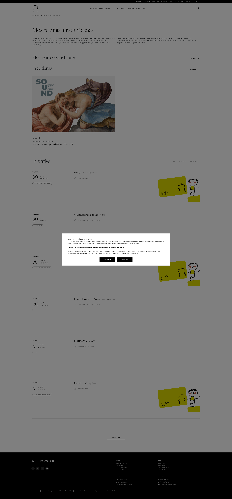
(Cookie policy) (98, 253)
